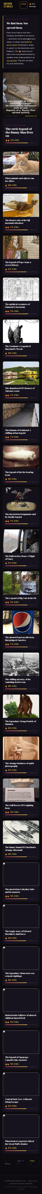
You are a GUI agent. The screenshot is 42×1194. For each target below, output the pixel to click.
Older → (32, 1162)
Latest (23, 4)
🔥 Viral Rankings (32, 5)
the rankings (12, 60)
